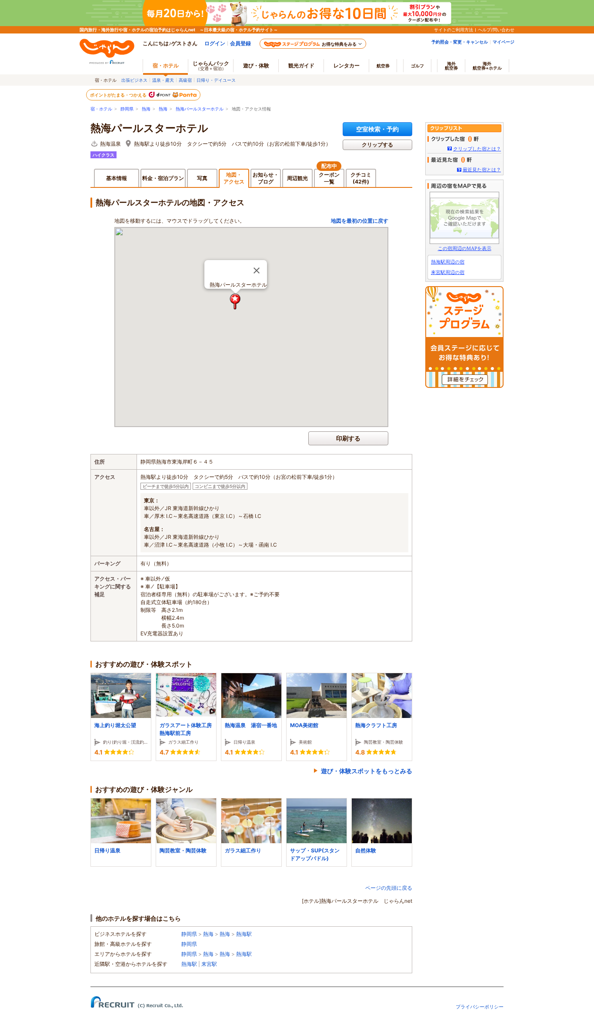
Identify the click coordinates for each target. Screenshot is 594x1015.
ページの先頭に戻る (388, 888)
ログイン (214, 43)
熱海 (146, 109)
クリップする (377, 144)
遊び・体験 (256, 65)
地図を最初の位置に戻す (359, 220)
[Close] (256, 270)
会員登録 (240, 43)
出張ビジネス (134, 80)
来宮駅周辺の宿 (447, 272)
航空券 (383, 65)
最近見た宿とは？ (482, 169)
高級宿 (185, 80)
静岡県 (126, 109)
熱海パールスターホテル (200, 109)
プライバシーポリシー (480, 1007)
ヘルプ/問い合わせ (496, 29)
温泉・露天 (163, 80)
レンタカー (347, 65)
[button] (235, 302)
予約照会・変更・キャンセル (459, 41)
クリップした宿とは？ (477, 148)
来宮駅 (209, 964)
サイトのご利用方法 (453, 29)
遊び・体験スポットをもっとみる (366, 771)
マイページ (503, 41)
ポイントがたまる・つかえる (118, 94)
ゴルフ (417, 65)
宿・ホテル (101, 109)
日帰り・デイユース (216, 80)
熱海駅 (244, 934)
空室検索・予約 (377, 129)
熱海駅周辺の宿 (447, 261)
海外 (451, 65)
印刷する (348, 438)
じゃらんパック (211, 65)
